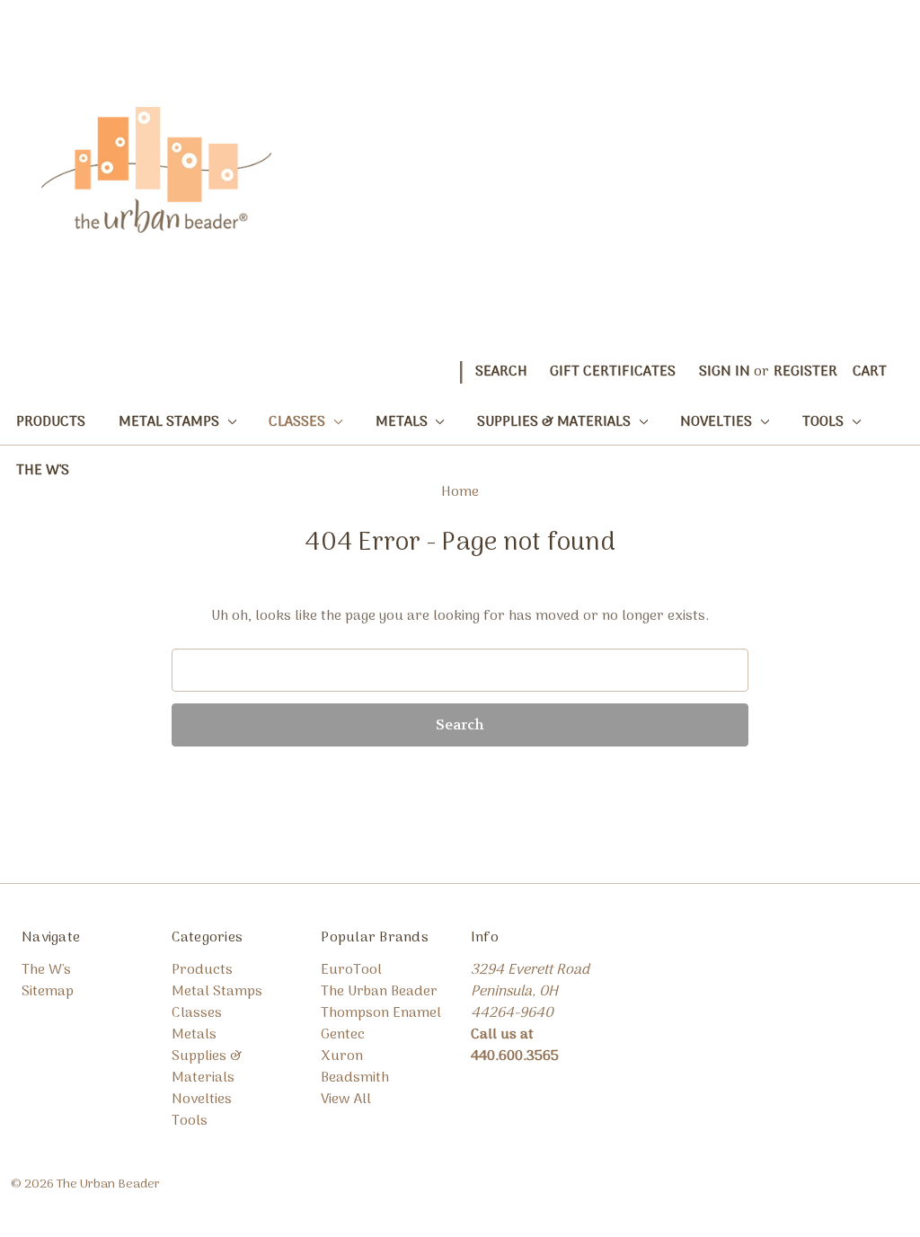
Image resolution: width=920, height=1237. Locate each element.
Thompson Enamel (381, 1013)
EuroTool (351, 970)
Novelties (718, 422)
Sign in (724, 372)
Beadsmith (355, 1078)
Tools (824, 422)
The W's (42, 470)
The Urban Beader (379, 991)
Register (805, 372)
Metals (403, 422)
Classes (299, 422)
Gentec (343, 1035)
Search (501, 372)
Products (50, 422)
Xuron (342, 1056)
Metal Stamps (171, 422)
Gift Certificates (613, 372)
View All (346, 1099)
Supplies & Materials (555, 422)
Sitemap (48, 991)
